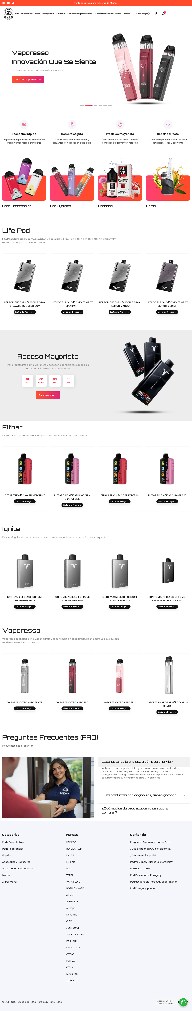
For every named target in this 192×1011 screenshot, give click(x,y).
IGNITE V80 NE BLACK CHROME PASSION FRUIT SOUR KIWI (167, 598)
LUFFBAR (71, 960)
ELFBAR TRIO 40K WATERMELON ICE (24, 495)
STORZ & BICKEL (75, 934)
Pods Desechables (16, 205)
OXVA (69, 967)
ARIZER (70, 895)
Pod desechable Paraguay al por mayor (153, 881)
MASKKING (72, 974)
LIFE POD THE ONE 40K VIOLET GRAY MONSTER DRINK (167, 304)
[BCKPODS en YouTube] (8, 3)
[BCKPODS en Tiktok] (13, 3)
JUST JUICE (73, 928)
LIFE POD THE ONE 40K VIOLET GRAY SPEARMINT (72, 304)
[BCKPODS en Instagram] (3, 3)
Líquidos (7, 855)
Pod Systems (60, 205)
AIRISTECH (72, 901)
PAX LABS (71, 941)
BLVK (69, 868)
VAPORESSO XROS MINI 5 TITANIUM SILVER (167, 704)
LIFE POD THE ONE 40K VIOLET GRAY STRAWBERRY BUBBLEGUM (24, 304)
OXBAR (70, 954)
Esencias (105, 205)
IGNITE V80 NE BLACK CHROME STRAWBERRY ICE (119, 598)
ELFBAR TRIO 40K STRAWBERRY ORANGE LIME (72, 497)
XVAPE (70, 980)
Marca (6, 875)
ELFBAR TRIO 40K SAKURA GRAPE (167, 495)
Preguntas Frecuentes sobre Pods (150, 842)
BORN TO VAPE (75, 888)
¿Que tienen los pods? (143, 855)
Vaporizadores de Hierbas (17, 868)
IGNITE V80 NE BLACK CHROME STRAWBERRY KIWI (72, 598)
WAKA (70, 875)
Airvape (70, 908)
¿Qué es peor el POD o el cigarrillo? (150, 849)
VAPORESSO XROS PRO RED (72, 702)
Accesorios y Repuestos (16, 862)
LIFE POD (71, 842)
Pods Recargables (13, 849)
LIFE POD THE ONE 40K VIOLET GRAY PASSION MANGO (119, 304)
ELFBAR (70, 862)
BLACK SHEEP (74, 849)
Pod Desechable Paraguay (145, 875)
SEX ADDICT (73, 947)
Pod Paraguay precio (142, 888)
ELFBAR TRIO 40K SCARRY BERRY (119, 495)
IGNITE (70, 855)
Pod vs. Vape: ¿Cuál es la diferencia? (151, 862)
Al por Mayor (9, 881)
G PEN (69, 921)
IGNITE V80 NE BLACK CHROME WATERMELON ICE (25, 598)
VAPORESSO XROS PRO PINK (120, 702)
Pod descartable (140, 868)
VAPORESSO (73, 881)
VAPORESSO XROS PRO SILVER (24, 702)
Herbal (151, 205)
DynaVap (71, 914)
